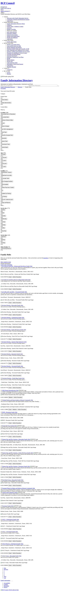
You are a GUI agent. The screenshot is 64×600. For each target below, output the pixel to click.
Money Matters (10, 60)
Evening (3, 242)
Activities (9, 28)
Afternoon (3, 236)
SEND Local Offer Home (13, 44)
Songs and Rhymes (5, 202)
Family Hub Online (10, 41)
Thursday (3, 215)
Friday (2, 212)
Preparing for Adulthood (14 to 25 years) (17, 53)
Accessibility (7, 583)
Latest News (10, 21)
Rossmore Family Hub (7, 506)
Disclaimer (6, 586)
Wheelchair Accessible (6, 175)
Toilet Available (4, 184)
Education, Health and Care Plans (15, 57)
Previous (6, 569)
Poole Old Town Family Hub (9, 425)
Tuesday (3, 221)
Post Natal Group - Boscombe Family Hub (12, 480)
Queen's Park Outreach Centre (9, 492)
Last (5, 577)
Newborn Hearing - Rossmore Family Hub (12, 354)
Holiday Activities (11, 29)
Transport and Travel (12, 55)
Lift (2, 190)
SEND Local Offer (17, 55)
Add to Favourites (17, 277)
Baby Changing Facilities (6, 181)
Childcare (9, 25)
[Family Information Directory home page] (10, 590)
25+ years (3, 166)
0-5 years (3, 154)
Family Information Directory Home (16, 23)
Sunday (3, 227)
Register (9, 74)
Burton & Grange (5, 126)
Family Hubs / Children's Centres (15, 26)
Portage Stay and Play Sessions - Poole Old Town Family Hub (17, 453)
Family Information (5, 580)
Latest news (10, 39)
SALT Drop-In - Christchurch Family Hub (12, 543)
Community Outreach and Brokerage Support (18, 19)
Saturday (3, 224)
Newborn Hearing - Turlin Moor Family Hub (13, 378)
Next (5, 576)
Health (8, 58)
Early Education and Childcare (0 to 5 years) (18, 50)
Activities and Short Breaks (13, 54)
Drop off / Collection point (7, 199)
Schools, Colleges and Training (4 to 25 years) (18, 51)
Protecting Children (11, 33)
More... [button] (2, 150)
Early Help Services (12, 32)
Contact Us (8, 69)
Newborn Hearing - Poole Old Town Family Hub (14, 329)
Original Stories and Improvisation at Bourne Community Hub (17, 400)
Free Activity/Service (6, 248)
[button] (32, 91)
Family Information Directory (14, 31)
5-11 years (3, 160)
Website (10, 397)
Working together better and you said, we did (18, 48)
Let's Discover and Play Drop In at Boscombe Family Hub (16, 279)
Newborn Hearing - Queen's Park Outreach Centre (14, 341)
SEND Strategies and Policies (14, 47)
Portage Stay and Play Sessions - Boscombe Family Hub (16, 439)
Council (8, 3)
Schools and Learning (12, 35)
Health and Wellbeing (12, 37)
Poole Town (3, 132)
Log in (8, 72)
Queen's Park (4, 141)
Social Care (10, 61)
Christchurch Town (5, 144)
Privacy (5, 587)
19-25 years (4, 163)
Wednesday (4, 218)
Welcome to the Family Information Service (17, 18)
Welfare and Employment (13, 36)
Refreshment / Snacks (6, 172)
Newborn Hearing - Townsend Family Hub (12, 366)
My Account (7, 72)
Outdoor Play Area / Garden (7, 187)
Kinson (2, 123)
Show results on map (6, 262)
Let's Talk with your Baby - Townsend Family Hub (14, 291)
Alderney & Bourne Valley (7, 120)
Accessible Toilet (5, 178)
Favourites (3, 88)
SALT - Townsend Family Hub (10, 531)
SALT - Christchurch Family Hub (10, 519)
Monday (3, 209)
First (5, 568)
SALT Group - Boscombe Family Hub (11, 556)
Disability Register (11, 67)
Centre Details (4, 99)
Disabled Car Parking (6, 193)
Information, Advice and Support (15, 64)
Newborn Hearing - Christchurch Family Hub (13, 317)
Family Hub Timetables (6, 264)
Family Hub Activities (6, 102)
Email (10, 277)
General (16, 19)
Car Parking (4, 196)
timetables (45, 258)
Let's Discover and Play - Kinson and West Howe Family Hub (17, 266)
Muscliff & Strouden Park (7, 135)
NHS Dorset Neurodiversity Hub (10, 390)
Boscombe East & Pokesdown (8, 114)
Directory (20, 87)
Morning (3, 239)
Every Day (3, 230)
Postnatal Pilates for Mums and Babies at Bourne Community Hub (18, 488)
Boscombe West (5, 117)
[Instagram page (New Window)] (12, 580)
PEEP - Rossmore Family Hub (9, 412)
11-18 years (3, 157)
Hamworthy (3, 138)
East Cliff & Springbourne (7, 129)
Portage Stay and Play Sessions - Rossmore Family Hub (16, 466)
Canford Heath (4, 147)
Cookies (6, 584)
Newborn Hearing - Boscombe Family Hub (12, 305)
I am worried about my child (14, 46)
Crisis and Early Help (12, 62)
